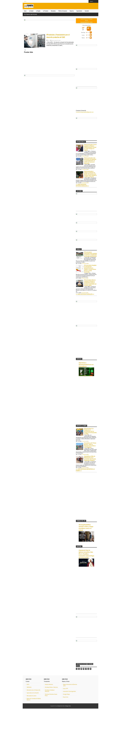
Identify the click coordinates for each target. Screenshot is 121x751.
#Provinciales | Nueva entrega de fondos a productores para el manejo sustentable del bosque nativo (90, 282)
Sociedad (87, 11)
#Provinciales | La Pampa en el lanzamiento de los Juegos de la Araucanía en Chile (90, 431)
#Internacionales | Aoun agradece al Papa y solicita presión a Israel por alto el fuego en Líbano (90, 147)
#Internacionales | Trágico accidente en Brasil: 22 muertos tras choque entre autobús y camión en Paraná (90, 174)
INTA (28, 684)
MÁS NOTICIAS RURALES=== (86, 294)
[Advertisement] (49, 63)
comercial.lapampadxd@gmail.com (84, 112)
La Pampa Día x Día (60, 705)
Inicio (25, 1)
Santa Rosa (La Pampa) (86, 19)
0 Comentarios (84, 169)
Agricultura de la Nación (33, 692)
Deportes (72, 11)
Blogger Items (68, 705)
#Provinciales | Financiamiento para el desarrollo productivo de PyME (58, 35)
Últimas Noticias (30, 14)
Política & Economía (62, 11)
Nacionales (53, 11)
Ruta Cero (65, 697)
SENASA (29, 687)
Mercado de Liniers (31, 695)
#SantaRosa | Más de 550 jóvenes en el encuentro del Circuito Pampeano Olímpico (90, 458)
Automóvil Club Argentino (69, 691)
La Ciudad (31, 11)
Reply (48, 40)
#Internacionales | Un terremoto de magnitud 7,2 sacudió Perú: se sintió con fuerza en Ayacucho (90, 160)
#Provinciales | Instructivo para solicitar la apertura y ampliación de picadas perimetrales (90, 254)
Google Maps (66, 694)
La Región (38, 11)
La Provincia (45, 11)
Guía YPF (65, 688)
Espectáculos (79, 11)
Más (88, 169)
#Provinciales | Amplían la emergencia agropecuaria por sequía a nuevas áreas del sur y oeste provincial (90, 269)
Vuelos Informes (49, 684)
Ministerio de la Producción (33, 690)
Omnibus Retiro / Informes (51, 687)
